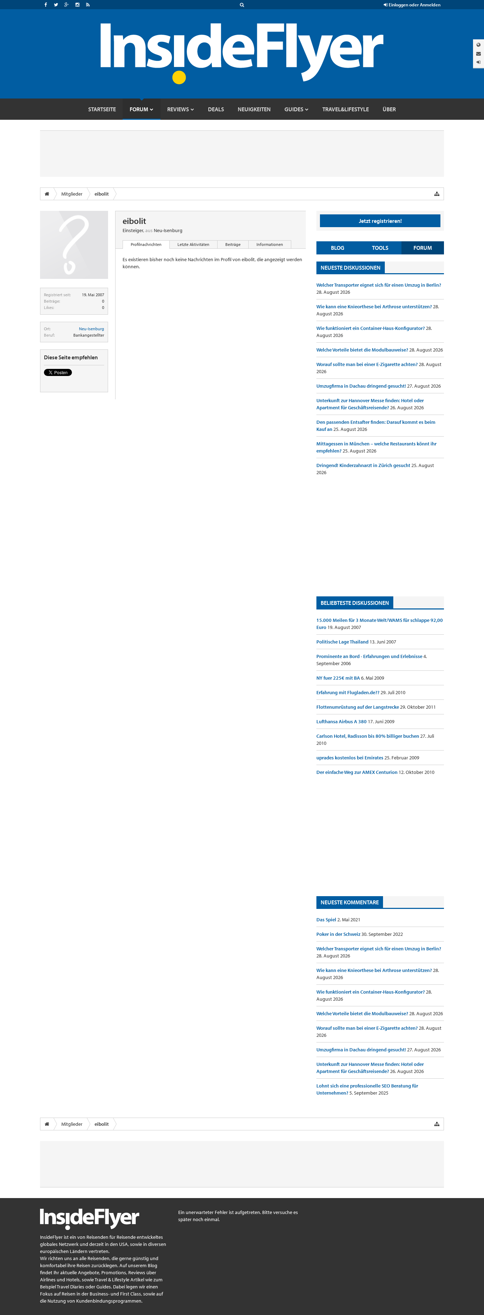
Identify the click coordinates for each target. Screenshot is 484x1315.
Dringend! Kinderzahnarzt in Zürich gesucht (363, 465)
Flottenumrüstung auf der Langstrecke (358, 707)
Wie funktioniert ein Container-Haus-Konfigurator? (371, 328)
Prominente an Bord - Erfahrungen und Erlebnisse (369, 656)
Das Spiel (326, 919)
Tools (380, 247)
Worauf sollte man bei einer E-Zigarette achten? (367, 364)
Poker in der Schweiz (338, 934)
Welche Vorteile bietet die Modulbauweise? (362, 350)
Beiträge (233, 244)
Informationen (270, 244)
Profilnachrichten (146, 244)
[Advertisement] (380, 536)
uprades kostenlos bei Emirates (350, 757)
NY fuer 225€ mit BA (338, 678)
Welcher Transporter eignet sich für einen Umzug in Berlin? (378, 285)
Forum (422, 247)
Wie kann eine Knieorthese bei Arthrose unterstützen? (374, 306)
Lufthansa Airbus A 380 (342, 721)
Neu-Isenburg (91, 328)
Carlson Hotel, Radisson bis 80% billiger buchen (368, 736)
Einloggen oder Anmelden (414, 4)
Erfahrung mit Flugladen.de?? (348, 692)
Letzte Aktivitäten (193, 244)
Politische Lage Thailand (343, 642)
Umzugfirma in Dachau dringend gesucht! (361, 386)
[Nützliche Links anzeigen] (437, 194)
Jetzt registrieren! (380, 220)
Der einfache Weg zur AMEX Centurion (357, 772)
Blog (337, 247)
